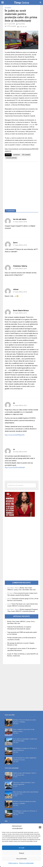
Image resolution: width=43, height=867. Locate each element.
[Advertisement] (21, 184)
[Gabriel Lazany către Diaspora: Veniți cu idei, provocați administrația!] (8, 775)
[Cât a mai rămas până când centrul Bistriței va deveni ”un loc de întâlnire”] (8, 794)
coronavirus (16, 154)
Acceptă (21, 848)
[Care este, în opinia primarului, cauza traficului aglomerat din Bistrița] (8, 785)
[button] (40, 827)
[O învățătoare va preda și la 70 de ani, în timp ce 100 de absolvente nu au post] (8, 751)
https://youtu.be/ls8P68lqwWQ (14, 435)
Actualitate (8, 7)
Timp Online (21, 24)
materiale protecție (11, 158)
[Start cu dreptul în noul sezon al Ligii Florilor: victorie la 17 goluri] (8, 732)
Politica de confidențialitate (26, 863)
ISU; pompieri (26, 154)
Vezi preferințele (21, 858)
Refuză (21, 853)
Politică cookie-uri (13, 863)
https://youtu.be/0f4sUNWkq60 (15, 467)
